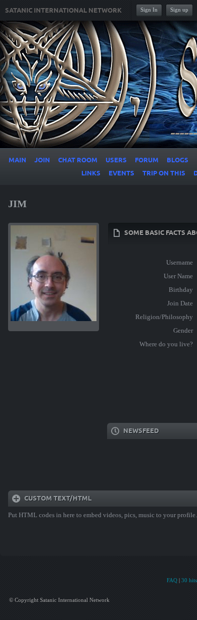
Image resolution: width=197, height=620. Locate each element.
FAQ (172, 580)
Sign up (179, 10)
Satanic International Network (63, 10)
